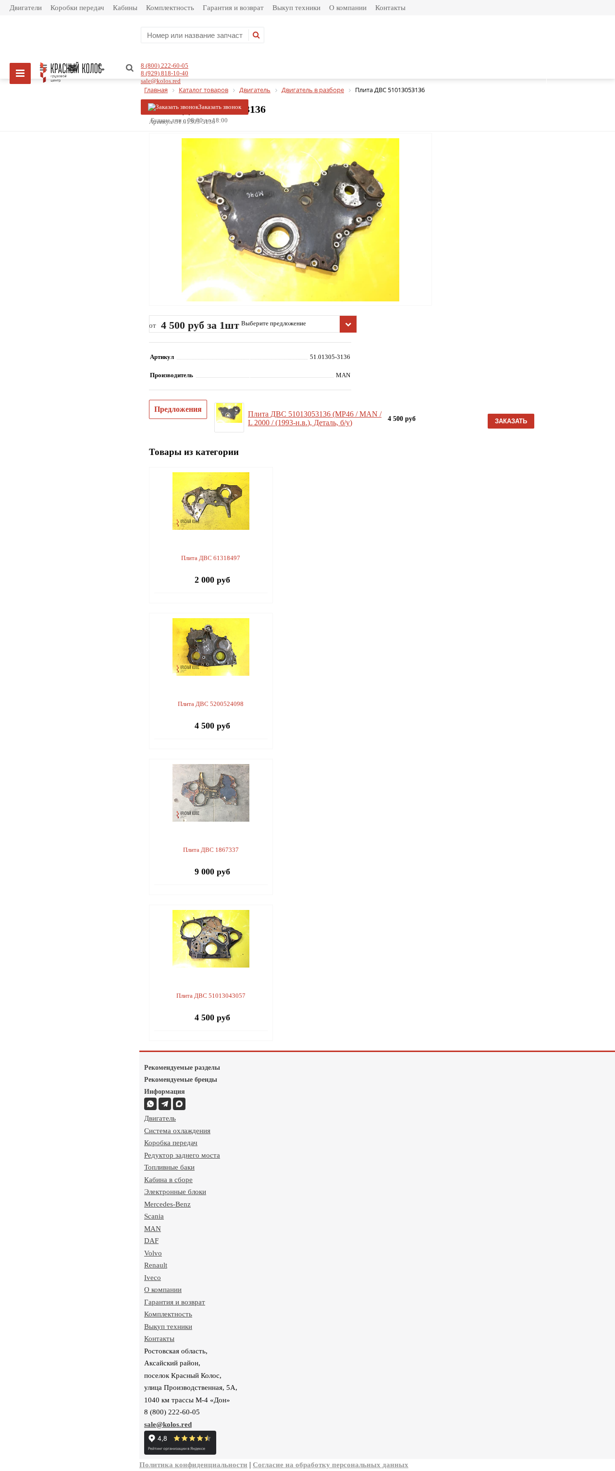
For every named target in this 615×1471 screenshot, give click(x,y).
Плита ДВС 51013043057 (211, 995)
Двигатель (160, 1118)
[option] (290, 259)
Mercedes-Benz (167, 1204)
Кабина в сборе (168, 1180)
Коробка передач (170, 1143)
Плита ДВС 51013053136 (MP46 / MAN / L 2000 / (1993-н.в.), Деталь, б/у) (314, 418)
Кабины (125, 8)
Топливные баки (169, 1167)
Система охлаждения (177, 1131)
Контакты (390, 8)
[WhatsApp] (150, 1104)
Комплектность (170, 8)
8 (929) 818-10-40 (164, 73)
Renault (155, 1265)
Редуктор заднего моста (182, 1155)
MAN (152, 1228)
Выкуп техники (296, 8)
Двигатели (26, 8)
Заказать (511, 421)
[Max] (179, 1104)
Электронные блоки (175, 1192)
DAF (151, 1240)
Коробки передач (77, 8)
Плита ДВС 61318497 (210, 558)
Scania (154, 1216)
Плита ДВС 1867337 (211, 849)
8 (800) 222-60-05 (164, 65)
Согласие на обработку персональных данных (330, 1465)
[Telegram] (165, 1104)
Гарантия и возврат (233, 8)
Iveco (152, 1277)
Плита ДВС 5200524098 (211, 703)
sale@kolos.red (161, 80)
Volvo (153, 1253)
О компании (348, 8)
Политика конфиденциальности (193, 1465)
